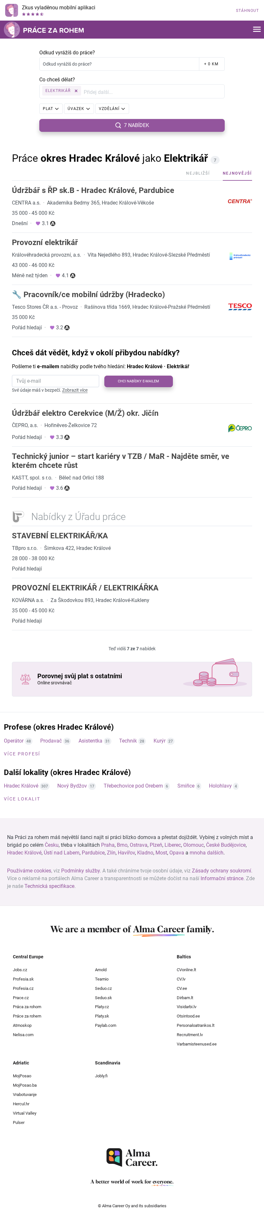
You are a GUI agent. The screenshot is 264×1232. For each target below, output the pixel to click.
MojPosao (22, 1075)
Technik (128, 741)
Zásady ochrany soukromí (221, 871)
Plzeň (156, 845)
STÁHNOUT (247, 10)
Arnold (101, 969)
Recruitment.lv (190, 1034)
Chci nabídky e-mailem (138, 381)
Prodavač (51, 741)
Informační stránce (222, 878)
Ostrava (138, 845)
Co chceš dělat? (57, 80)
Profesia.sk (23, 979)
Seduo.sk (103, 997)
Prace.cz (21, 997)
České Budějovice (226, 845)
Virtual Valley (24, 1113)
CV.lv (181, 979)
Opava (176, 853)
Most (161, 853)
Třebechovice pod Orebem (133, 786)
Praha (108, 845)
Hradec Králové (21, 786)
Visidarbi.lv (186, 1006)
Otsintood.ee (188, 1016)
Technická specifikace (49, 886)
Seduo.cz (103, 988)
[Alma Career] (132, 1157)
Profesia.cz (23, 988)
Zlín (111, 853)
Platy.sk (102, 1016)
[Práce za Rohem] (44, 30)
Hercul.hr (21, 1103)
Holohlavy (220, 786)
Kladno (145, 853)
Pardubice (93, 853)
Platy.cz (102, 1006)
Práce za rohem (27, 1016)
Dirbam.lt (185, 997)
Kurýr (159, 741)
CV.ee (182, 988)
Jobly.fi (101, 1075)
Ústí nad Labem (62, 853)
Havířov (126, 853)
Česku (52, 845)
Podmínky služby (80, 871)
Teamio (101, 979)
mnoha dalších (206, 853)
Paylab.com (105, 1025)
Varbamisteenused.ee (197, 1044)
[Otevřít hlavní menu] (257, 29)
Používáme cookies (29, 871)
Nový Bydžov (72, 786)
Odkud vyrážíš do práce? (67, 53)
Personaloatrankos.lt (195, 1025)
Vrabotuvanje (25, 1094)
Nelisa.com (23, 1034)
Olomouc (193, 845)
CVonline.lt (186, 969)
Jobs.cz (20, 969)
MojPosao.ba (25, 1085)
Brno (122, 845)
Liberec (173, 845)
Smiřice (185, 786)
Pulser (18, 1122)
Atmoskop (22, 1025)
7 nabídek (136, 125)
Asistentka (90, 741)
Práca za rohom (27, 1006)
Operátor (14, 741)
